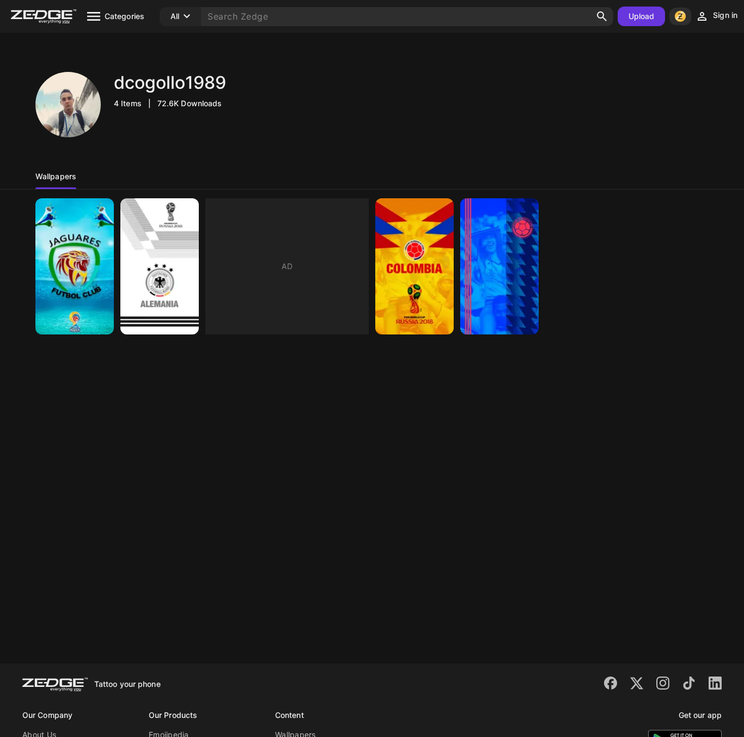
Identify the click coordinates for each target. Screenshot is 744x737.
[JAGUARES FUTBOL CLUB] (74, 266)
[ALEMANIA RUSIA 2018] (159, 266)
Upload (642, 16)
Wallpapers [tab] (55, 176)
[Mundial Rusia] (499, 266)
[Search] (602, 16)
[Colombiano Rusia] (414, 266)
